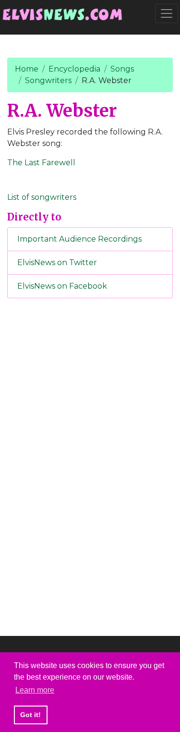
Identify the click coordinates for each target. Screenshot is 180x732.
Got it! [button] (30, 715)
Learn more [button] (34, 690)
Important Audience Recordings (79, 239)
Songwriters (48, 80)
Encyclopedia (74, 68)
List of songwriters (41, 197)
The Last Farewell (41, 162)
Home (26, 68)
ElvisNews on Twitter (57, 262)
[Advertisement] (90, 465)
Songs (122, 68)
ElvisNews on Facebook (62, 286)
